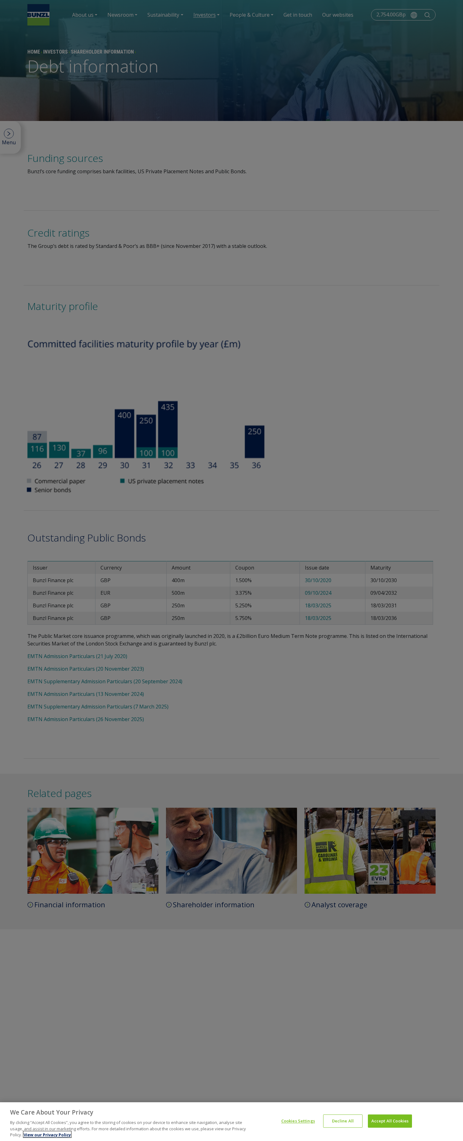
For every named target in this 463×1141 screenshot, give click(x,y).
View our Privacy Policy (47, 1134)
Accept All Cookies (390, 1121)
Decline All (343, 1121)
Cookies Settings (298, 1121)
